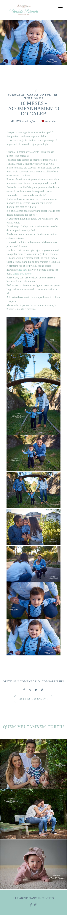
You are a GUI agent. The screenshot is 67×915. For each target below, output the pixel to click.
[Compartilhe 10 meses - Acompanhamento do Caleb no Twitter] (36, 690)
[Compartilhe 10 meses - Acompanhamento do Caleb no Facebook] (24, 690)
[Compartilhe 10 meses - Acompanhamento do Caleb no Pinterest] (42, 690)
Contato (48, 898)
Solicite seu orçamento (33, 699)
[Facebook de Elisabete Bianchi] (31, 905)
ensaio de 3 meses (22, 273)
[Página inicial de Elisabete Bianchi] (24, 10)
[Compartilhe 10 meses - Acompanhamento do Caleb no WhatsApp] (30, 690)
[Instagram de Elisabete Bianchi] (35, 905)
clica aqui (22, 270)
